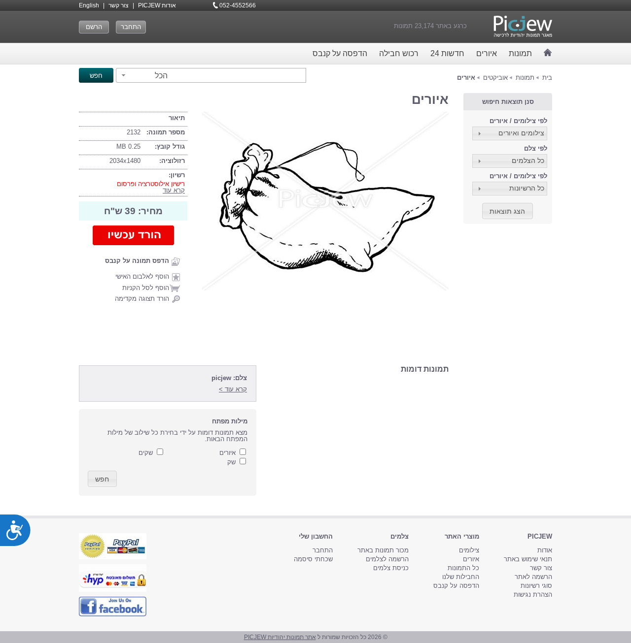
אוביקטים (495, 77)
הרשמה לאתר (533, 576)
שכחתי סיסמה (313, 559)
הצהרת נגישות (533, 594)
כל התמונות (463, 568)
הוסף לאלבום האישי (142, 276)
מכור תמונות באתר (383, 550)
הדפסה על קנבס (340, 53)
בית (547, 77)
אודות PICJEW (157, 5)
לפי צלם (535, 148)
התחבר (131, 27)
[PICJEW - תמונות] (522, 26)
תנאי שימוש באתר (528, 559)
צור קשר (118, 5)
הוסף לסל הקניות (145, 288)
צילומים (469, 550)
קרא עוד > (233, 389)
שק (231, 462)
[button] (143, 75)
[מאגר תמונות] (548, 52)
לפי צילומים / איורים (518, 121)
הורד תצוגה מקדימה (142, 298)
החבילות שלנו (460, 576)
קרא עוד (174, 190)
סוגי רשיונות (536, 585)
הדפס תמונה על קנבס (137, 260)
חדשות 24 (447, 53)
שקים (146, 452)
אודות (544, 550)
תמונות (520, 53)
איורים (486, 53)
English (89, 5)
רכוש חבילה (399, 53)
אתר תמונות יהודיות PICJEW (280, 637)
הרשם (94, 27)
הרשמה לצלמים (387, 559)
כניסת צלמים (391, 568)
